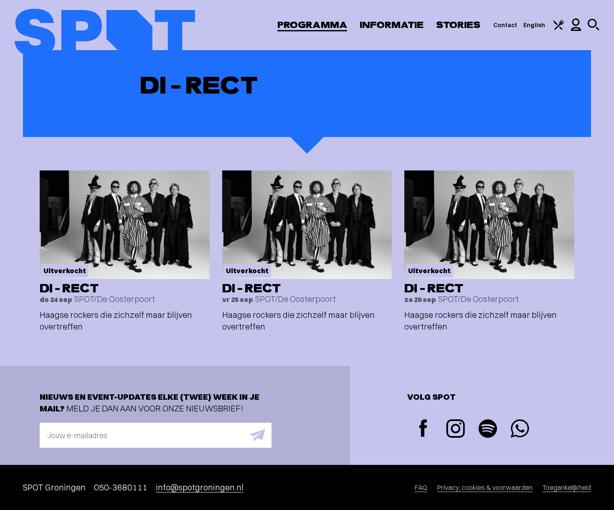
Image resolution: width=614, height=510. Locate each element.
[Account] (576, 29)
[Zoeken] (593, 28)
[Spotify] (488, 429)
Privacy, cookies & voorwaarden (485, 487)
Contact (505, 25)
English (534, 25)
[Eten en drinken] (558, 28)
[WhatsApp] (520, 429)
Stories (458, 25)
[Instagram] (455, 429)
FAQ (421, 487)
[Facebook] (423, 429)
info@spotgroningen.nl (200, 487)
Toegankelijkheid (567, 487)
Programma (312, 25)
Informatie (392, 25)
